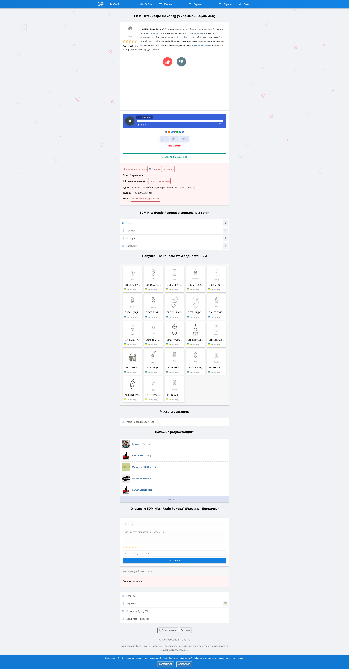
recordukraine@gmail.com (145, 198)
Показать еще (174, 499)
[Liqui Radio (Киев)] (126, 481)
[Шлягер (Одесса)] (126, 447)
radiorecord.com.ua (183, 37)
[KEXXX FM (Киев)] (126, 458)
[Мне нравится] (167, 61)
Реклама (185, 630)
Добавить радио (168, 630)
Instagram (131, 238)
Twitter (130, 223)
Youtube (130, 230)
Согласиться (165, 664)
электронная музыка (201, 45)
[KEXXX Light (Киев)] (126, 493)
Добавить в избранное (174, 156)
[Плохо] (126, 546)
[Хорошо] (132, 546)
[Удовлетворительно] (129, 546)
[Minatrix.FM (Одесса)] (126, 470)
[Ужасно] (124, 546)
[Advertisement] (174, 87)
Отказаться (184, 664)
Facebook (131, 245)
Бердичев (198, 33)
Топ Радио (155, 33)
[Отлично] (135, 546)
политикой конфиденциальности (197, 658)
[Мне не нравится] (181, 61)
